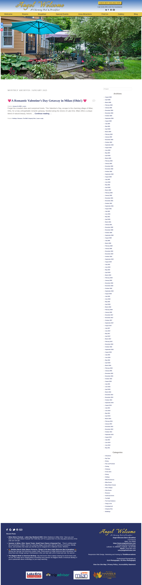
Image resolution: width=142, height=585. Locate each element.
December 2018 (109, 283)
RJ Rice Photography (128, 560)
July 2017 (107, 328)
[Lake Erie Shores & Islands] (34, 574)
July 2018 (107, 296)
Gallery (121, 14)
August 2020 (108, 238)
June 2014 (107, 410)
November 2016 (109, 344)
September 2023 (109, 145)
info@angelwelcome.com (127, 550)
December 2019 (109, 251)
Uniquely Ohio (32, 118)
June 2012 (107, 445)
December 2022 (109, 166)
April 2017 (107, 336)
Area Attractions (85, 14)
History (107, 474)
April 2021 (107, 219)
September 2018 (109, 291)
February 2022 (108, 192)
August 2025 (108, 97)
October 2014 (108, 400)
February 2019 (108, 277)
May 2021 (107, 216)
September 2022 (109, 174)
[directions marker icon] (109, 10)
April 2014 (107, 416)
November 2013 (109, 429)
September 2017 (109, 323)
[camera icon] (114, 10)
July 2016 (107, 354)
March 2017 (108, 338)
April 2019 (107, 272)
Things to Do (108, 503)
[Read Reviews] (20, 530)
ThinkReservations (129, 554)
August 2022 (108, 176)
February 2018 (108, 309)
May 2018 (107, 301)
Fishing (107, 466)
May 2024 (107, 126)
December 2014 (109, 394)
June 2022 (107, 182)
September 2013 (109, 434)
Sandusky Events (109, 495)
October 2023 (108, 142)
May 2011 (107, 447)
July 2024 (107, 123)
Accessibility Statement (127, 564)
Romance (20, 118)
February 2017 (108, 341)
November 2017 (109, 317)
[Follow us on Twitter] (13, 530)
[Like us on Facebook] (7, 530)
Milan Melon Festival (110, 485)
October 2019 (108, 256)
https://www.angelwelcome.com (124, 543)
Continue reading (43, 114)
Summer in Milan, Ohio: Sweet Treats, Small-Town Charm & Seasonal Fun (35, 543)
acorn (24, 106)
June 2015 (107, 386)
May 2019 (107, 269)
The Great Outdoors (110, 501)
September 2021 (109, 206)
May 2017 (107, 333)
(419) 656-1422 (106, 7)
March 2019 (108, 275)
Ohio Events (108, 490)
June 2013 (107, 442)
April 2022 (107, 187)
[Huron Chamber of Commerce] (104, 574)
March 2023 (108, 158)
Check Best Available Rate (109, 3)
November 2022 (109, 168)
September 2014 (109, 402)
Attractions (108, 455)
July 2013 (107, 439)
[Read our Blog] (17, 530)
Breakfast (42, 14)
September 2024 (109, 118)
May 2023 (107, 153)
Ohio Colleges (108, 487)
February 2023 (108, 160)
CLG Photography (113, 560)
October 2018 (108, 288)
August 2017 (108, 325)
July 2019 (107, 264)
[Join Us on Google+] (10, 530)
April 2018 (107, 304)
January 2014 (108, 423)
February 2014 (108, 421)
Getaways (107, 469)
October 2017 (108, 320)
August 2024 (108, 121)
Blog (136, 14)
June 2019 (107, 267)
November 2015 (109, 376)
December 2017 (109, 315)
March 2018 (108, 307)
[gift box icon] (111, 10)
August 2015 (108, 381)
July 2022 (107, 179)
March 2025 (108, 102)
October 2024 (108, 115)
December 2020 (109, 227)
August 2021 (108, 208)
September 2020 (109, 235)
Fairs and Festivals (110, 463)
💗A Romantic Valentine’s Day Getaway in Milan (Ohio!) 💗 (47, 100)
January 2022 (108, 195)
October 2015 (108, 378)
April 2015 (107, 389)
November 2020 (109, 230)
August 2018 (108, 293)
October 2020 (108, 232)
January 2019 (108, 280)
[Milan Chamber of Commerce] (81, 574)
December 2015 (109, 373)
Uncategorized (109, 506)
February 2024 (108, 134)
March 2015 (108, 392)
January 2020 (108, 248)
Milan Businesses (109, 479)
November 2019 (109, 253)
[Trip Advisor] (58, 574)
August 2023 (108, 147)
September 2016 (109, 349)
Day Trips (107, 458)
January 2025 (108, 107)
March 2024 (108, 131)
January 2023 (108, 163)
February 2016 (108, 368)
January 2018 (108, 312)
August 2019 (108, 261)
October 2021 (108, 203)
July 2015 (107, 384)
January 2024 (108, 137)
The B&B (25, 118)
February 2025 (108, 105)
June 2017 (107, 331)
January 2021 (108, 224)
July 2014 (107, 408)
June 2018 (107, 299)
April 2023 (107, 155)
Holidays (14, 118)
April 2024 (107, 129)
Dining (107, 461)
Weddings (107, 511)
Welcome (8, 14)
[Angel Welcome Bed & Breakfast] (40, 11)
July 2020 (107, 240)
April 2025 (107, 99)
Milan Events (108, 482)
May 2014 (107, 413)
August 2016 (108, 352)
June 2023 (107, 150)
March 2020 (108, 243)
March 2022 (108, 190)
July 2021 (107, 211)
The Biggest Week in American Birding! (22, 556)
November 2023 (109, 139)
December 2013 (109, 426)
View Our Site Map (99, 564)
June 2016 (107, 357)
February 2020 (108, 245)
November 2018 (109, 285)
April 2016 (107, 362)
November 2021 (109, 200)
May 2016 (107, 360)
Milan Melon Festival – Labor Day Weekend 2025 (26, 537)
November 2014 (109, 397)
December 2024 (109, 110)
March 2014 (108, 418)
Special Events (62, 14)
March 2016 (108, 365)
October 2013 (108, 431)
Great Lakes (108, 471)
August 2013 (108, 437)
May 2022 (107, 184)
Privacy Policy (113, 564)
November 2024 (109, 113)
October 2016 (108, 346)
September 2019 (109, 259)
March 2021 (108, 222)
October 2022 (108, 171)
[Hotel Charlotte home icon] (106, 10)
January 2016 (108, 370)
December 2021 (109, 198)
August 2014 (108, 405)
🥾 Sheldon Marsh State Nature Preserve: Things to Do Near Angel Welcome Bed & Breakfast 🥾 (42, 549)
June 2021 (107, 214)
